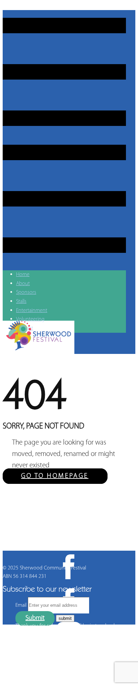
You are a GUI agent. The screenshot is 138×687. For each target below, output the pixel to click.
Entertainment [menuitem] (31, 310)
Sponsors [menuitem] (26, 292)
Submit (35, 618)
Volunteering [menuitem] (30, 319)
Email (20, 605)
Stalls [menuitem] (21, 301)
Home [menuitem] (22, 274)
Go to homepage (54, 476)
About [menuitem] (23, 283)
